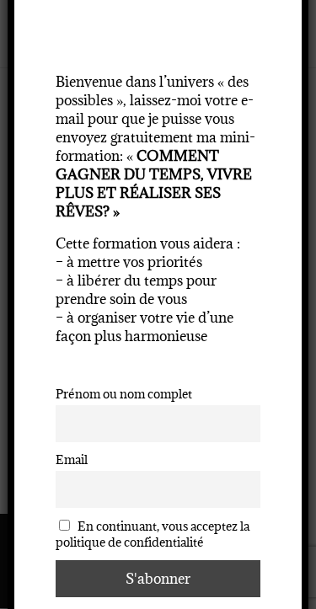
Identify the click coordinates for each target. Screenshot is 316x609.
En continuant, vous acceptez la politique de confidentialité (153, 534)
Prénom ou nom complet (124, 394)
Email (72, 459)
